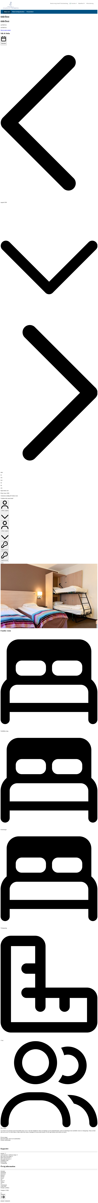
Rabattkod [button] (81, 3)
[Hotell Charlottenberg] (18, 5)
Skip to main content (6, 30)
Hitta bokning (89, 3)
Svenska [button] (73, 3)
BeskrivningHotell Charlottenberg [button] (59, 3)
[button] (49, 123)
